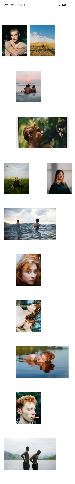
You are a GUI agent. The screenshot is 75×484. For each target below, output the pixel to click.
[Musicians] (28, 408)
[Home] (56, 316)
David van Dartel (15, 5)
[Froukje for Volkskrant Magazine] (28, 270)
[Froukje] (42, 362)
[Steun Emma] (59, 178)
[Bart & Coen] (28, 316)
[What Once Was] (42, 40)
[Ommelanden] (16, 178)
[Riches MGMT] (15, 40)
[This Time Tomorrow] (28, 86)
